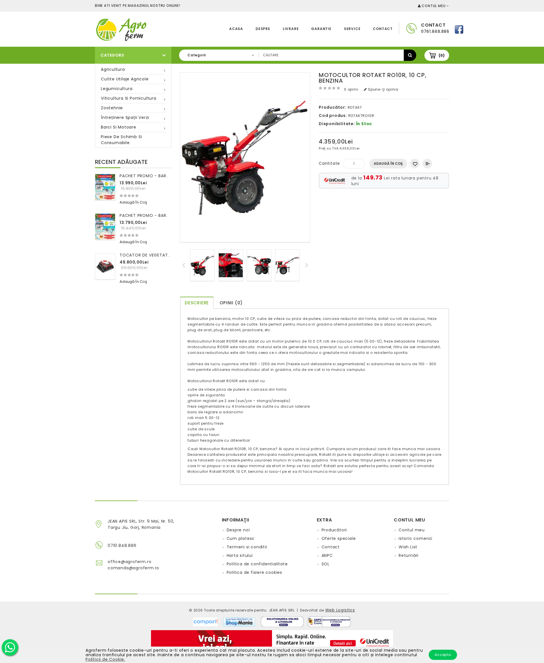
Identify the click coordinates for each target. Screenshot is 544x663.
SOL (326, 564)
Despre (263, 28)
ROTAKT (355, 107)
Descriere (197, 303)
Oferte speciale (339, 538)
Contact (383, 28)
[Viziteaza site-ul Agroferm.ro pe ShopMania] (239, 621)
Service (352, 28)
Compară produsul (427, 163)
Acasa (236, 28)
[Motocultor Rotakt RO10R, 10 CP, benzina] (202, 265)
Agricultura (113, 69)
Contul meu (412, 530)
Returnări (408, 555)
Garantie (321, 28)
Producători (334, 530)
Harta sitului (240, 555)
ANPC (327, 555)
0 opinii (351, 89)
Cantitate (329, 163)
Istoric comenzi (415, 538)
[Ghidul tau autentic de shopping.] (208, 621)
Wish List (408, 547)
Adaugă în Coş (388, 163)
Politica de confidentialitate (257, 564)
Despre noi (238, 530)
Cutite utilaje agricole (124, 79)
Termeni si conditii (247, 547)
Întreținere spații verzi (125, 117)
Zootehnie (112, 108)
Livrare (291, 28)
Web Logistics (340, 610)
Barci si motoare (118, 127)
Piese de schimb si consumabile (121, 140)
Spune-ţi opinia (382, 89)
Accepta (443, 654)
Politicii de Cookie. (105, 659)
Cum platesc (241, 538)
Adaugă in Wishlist (415, 163)
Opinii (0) (231, 303)
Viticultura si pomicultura (128, 98)
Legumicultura (116, 88)
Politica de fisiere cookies (254, 572)
